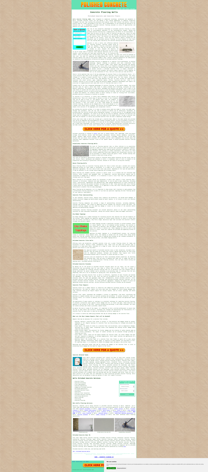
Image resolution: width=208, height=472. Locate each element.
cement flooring (130, 367)
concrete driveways (84, 408)
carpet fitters (118, 408)
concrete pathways (82, 414)
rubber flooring (100, 414)
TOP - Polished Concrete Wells (81, 451)
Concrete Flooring (79, 461)
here (124, 446)
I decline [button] (113, 468)
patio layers (106, 410)
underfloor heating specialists (124, 413)
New (84, 461)
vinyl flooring (86, 413)
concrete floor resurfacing (90, 366)
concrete (110, 147)
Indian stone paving (90, 410)
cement (113, 115)
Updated (87, 461)
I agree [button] (108, 468)
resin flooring (121, 185)
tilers (119, 410)
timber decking (102, 408)
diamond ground (112, 105)
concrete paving (103, 413)
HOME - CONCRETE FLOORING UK (104, 457)
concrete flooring (97, 31)
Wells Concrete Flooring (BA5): (82, 19)
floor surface (93, 54)
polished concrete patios (84, 367)
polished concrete (82, 20)
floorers (103, 411)
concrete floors (77, 369)
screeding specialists (119, 411)
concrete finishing (105, 366)
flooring (102, 46)
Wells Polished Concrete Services (86, 378)
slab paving (91, 411)
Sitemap (73, 461)
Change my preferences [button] (121, 468)
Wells (95, 133)
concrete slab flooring (111, 363)
